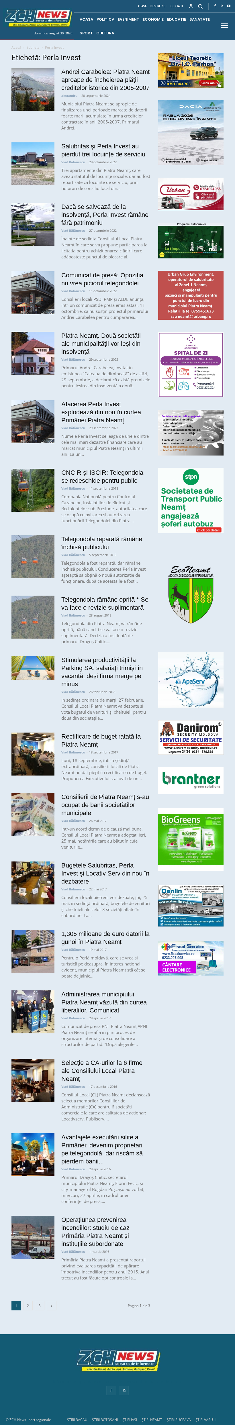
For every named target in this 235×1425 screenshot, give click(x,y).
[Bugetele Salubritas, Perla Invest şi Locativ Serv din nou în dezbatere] (32, 882)
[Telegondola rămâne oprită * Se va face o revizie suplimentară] (32, 617)
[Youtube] (228, 6)
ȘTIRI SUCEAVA (179, 1419)
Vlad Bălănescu (73, 162)
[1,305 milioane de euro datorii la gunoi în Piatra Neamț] (32, 951)
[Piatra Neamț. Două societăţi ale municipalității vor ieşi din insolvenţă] (32, 353)
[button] (200, 6)
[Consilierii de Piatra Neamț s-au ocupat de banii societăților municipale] (32, 814)
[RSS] (221, 6)
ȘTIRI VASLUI (205, 1419)
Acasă (16, 47)
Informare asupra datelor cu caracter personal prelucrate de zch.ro (117, 1381)
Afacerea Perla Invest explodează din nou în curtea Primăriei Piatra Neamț (101, 412)
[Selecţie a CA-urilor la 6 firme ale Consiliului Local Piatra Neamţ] (32, 1080)
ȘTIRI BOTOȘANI (105, 1419)
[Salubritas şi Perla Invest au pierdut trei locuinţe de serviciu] (32, 163)
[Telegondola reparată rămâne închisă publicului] (32, 556)
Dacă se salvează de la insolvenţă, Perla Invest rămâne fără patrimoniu (104, 214)
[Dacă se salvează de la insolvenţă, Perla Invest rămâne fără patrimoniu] (32, 224)
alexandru (69, 95)
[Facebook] (214, 6)
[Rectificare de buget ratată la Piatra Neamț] (32, 754)
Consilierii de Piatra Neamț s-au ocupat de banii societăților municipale (105, 804)
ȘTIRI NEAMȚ (152, 1419)
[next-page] (51, 1305)
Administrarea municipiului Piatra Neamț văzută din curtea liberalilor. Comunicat (104, 1002)
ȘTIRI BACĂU (77, 1419)
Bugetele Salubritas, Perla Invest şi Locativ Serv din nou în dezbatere (105, 873)
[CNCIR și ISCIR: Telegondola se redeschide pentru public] (32, 490)
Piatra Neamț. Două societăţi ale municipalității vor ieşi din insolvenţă (101, 343)
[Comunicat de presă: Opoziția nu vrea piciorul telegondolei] (32, 292)
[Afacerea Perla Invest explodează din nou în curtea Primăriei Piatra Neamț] (32, 421)
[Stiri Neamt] (37, 17)
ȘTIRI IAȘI (129, 1419)
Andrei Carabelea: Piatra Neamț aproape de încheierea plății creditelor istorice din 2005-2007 (105, 79)
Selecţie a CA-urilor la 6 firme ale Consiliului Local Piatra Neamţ (101, 1070)
